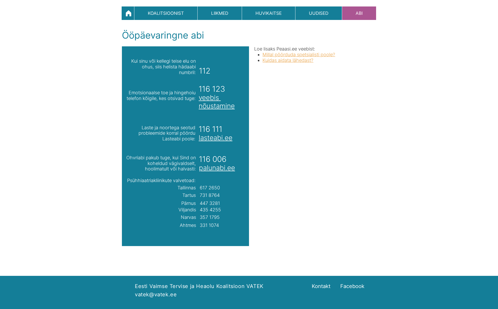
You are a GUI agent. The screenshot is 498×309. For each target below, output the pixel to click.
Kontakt (321, 286)
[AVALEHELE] (128, 13)
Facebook (352, 286)
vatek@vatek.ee (156, 294)
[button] (165, 13)
